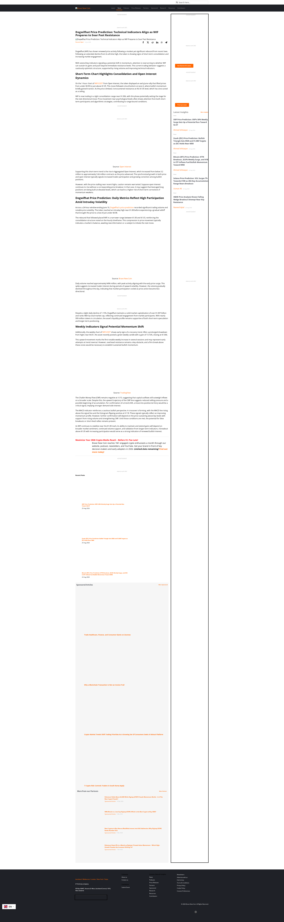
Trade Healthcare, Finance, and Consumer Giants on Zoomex (107, 635)
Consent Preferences (183, 891)
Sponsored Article (110, 801)
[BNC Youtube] (91, 898)
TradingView (125, 393)
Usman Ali (177, 188)
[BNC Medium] (95, 898)
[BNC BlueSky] (98, 898)
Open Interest (125, 166)
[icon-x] (87, 898)
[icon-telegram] (80, 898)
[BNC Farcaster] (102, 898)
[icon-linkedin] (84, 898)
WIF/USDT (99, 83)
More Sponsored (163, 584)
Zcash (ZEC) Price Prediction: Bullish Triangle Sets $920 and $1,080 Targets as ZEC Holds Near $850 (189, 141)
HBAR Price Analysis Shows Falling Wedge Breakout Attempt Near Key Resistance (188, 199)
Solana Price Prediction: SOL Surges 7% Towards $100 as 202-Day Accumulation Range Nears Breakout (190, 181)
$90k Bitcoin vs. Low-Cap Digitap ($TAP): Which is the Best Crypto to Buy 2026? (130, 812)
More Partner (163, 791)
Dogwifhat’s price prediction (122, 207)
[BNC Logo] (95, 875)
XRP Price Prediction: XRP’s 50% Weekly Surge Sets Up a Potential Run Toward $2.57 (190, 122)
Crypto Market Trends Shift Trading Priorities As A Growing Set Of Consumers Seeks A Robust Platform (123, 734)
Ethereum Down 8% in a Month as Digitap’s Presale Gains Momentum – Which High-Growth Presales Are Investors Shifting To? (132, 846)
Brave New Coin (125, 278)
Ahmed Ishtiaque (180, 130)
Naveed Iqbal (79, 42)
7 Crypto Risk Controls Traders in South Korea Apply (104, 786)
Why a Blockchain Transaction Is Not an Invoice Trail (104, 685)
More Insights (204, 112)
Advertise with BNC (122, 27)
